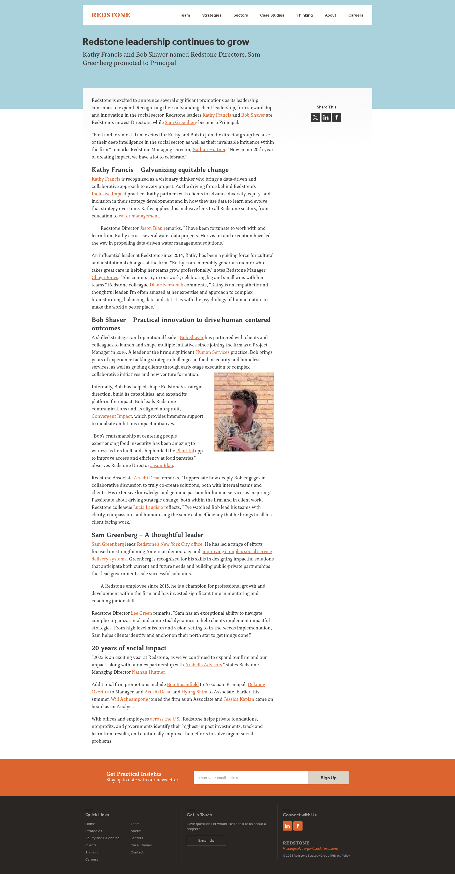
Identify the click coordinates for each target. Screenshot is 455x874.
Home (90, 823)
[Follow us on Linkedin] (287, 826)
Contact (137, 852)
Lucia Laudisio (148, 507)
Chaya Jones (105, 277)
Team (185, 15)
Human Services (212, 352)
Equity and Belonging (102, 838)
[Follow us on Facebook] (298, 826)
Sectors (241, 15)
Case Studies (272, 15)
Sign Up (329, 777)
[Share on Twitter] (315, 117)
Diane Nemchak (166, 285)
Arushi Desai (147, 478)
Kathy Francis (106, 179)
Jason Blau (151, 228)
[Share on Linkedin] (326, 117)
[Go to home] (111, 15)
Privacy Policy (340, 855)
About (330, 15)
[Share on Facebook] (336, 117)
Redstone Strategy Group (311, 855)
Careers (355, 15)
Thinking (304, 15)
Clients (91, 845)
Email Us (206, 840)
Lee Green (141, 613)
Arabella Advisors (203, 665)
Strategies (211, 15)
